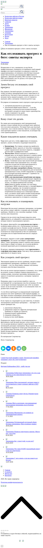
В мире (7, 25)
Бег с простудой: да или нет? (24, 441)
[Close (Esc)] (1, 530)
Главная (7, 41)
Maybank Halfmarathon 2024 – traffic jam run (15, 366)
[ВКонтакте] (8, 348)
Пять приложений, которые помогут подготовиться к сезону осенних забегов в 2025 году (22, 384)
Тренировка (9, 27)
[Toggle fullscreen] (5, 530)
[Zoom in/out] (7, 530)
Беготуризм (9, 34)
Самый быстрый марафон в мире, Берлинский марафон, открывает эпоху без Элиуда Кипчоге (20, 358)
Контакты (8, 475)
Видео (7, 36)
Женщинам (8, 29)
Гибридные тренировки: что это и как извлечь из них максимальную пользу (23, 374)
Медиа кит (8, 473)
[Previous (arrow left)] (1, 532)
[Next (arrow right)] (3, 532)
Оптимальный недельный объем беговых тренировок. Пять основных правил (21, 423)
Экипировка (9, 31)
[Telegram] (18, 348)
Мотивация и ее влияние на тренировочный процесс (19, 413)
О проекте (8, 472)
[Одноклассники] (13, 348)
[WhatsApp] (24, 348)
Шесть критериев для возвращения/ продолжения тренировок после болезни (21, 404)
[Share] (3, 530)
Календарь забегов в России (14, 16)
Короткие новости (11, 20)
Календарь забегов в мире (13, 18)
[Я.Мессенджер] (3, 348)
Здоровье (8, 33)
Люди (7, 23)
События (8, 22)
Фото (6, 38)
